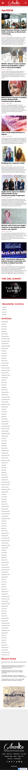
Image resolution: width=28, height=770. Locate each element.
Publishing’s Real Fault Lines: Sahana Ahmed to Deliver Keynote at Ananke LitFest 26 (12, 672)
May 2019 (3, 526)
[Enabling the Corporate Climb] (14, 154)
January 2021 (4, 479)
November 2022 (5, 428)
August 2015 (4, 633)
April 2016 (3, 613)
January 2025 (4, 365)
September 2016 (5, 603)
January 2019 (4, 535)
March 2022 (4, 448)
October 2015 (4, 628)
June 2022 (4, 441)
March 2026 (4, 334)
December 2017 (5, 567)
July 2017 (3, 579)
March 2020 (4, 504)
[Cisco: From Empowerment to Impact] (14, 123)
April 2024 (3, 387)
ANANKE (3, 35)
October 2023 (4, 402)
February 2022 (5, 450)
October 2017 (4, 572)
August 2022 (4, 436)
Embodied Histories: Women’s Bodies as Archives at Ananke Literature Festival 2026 (13, 676)
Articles (9, 754)
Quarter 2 (4, 309)
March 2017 (4, 589)
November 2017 (5, 569)
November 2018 (5, 540)
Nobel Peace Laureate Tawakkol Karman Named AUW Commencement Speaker (13, 99)
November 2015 (5, 625)
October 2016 (4, 601)
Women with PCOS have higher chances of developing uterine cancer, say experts (13, 227)
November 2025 (5, 341)
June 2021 (3, 467)
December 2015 (5, 623)
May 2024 (3, 385)
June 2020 (4, 496)
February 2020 (5, 506)
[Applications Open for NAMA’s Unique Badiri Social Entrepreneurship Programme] (14, 182)
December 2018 (5, 538)
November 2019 (5, 513)
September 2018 (5, 545)
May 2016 (3, 611)
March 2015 (4, 645)
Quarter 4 (4, 314)
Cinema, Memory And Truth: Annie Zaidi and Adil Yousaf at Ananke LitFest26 (12, 680)
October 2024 (4, 372)
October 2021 (4, 458)
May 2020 (3, 499)
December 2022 (5, 426)
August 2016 (4, 606)
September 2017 (5, 574)
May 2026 (3, 329)
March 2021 (4, 475)
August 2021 (4, 462)
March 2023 (4, 419)
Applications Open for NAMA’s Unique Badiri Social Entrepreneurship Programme (13, 193)
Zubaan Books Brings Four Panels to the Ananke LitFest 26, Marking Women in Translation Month (13, 667)
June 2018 (4, 552)
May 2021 (3, 470)
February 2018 (5, 562)
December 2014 (5, 652)
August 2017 (4, 577)
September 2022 (5, 433)
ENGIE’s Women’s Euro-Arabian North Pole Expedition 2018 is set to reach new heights (13, 65)
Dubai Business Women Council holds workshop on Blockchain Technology (13, 32)
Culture (23, 754)
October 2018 (4, 543)
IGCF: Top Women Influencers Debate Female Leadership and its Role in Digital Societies (13, 261)
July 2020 (3, 494)
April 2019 (3, 528)
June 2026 (4, 326)
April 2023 (3, 416)
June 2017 (4, 582)
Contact (10, 758)
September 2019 (5, 518)
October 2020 (4, 487)
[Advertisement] (14, 725)
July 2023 (3, 409)
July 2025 (3, 351)
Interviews (16, 754)
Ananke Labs (8, 756)
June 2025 (4, 353)
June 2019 (4, 523)
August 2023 (4, 406)
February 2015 (4, 647)
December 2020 (5, 482)
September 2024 (5, 375)
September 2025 (5, 346)
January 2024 (4, 394)
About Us (20, 756)
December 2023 (5, 397)
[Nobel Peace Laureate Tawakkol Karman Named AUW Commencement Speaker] (14, 88)
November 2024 (5, 370)
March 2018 (4, 560)
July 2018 (3, 550)
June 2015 (3, 637)
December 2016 (5, 596)
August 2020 (4, 492)
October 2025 (4, 343)
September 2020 (5, 489)
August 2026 (4, 321)
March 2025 (4, 360)
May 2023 (3, 414)
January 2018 (4, 565)
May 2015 (3, 640)
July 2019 (3, 521)
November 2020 (5, 484)
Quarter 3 (4, 312)
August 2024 (4, 377)
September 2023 (5, 404)
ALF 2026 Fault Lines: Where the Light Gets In (13, 662)
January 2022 (4, 453)
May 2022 (3, 443)
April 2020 (3, 501)
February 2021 (4, 477)
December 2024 (5, 368)
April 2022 (3, 445)
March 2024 (4, 389)
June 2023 (4, 411)
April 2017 (3, 586)
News (15, 756)
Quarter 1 (4, 307)
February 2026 (5, 336)
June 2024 (4, 382)
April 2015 (3, 642)
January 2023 (4, 424)
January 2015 (4, 650)
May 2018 (3, 555)
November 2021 (5, 455)
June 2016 (3, 608)
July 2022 (3, 438)
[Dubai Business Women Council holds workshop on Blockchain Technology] (14, 21)
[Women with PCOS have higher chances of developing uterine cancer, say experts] (14, 216)
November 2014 (5, 654)
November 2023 (5, 399)
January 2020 (4, 509)
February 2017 (5, 591)
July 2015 (3, 635)
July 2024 (3, 380)
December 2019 (5, 511)
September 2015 (5, 630)
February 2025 (5, 363)
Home (3, 754)
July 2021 (3, 465)
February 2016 (4, 618)
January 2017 (4, 594)
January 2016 (4, 620)
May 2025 (3, 355)
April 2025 (3, 358)
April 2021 (3, 472)
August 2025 (4, 348)
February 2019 (5, 533)
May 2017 (3, 584)
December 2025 (5, 338)
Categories (17, 758)
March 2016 (4, 616)
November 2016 (5, 599)
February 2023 (5, 421)
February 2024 (5, 392)
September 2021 (5, 460)
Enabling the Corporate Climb (13, 163)
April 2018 (3, 557)
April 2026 (3, 331)
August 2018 (4, 547)
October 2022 (4, 431)
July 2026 (3, 324)
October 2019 (4, 516)
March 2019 (4, 530)
